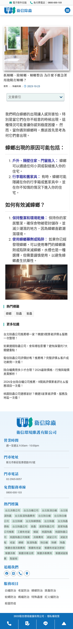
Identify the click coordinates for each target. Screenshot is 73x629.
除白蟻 (44, 542)
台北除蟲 (49, 521)
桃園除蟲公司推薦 (20, 537)
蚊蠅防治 (10, 597)
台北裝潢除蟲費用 (25, 515)
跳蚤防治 (50, 590)
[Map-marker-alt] (27, 573)
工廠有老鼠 (23, 531)
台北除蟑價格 (33, 521)
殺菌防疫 (10, 603)
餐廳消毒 (10, 553)
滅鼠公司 (52, 537)
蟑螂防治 (37, 590)
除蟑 (53, 542)
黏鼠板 (13, 558)
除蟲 (19, 313)
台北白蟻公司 (31, 510)
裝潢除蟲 (32, 542)
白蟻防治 (10, 590)
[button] (67, 10)
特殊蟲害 (37, 597)
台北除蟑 (17, 521)
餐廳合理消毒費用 (15, 548)
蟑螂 (9, 313)
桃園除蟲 (47, 531)
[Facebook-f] (7, 573)
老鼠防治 (23, 590)
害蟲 (29, 313)
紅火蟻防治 (52, 597)
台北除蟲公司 (19, 526)
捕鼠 (35, 531)
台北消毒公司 (12, 510)
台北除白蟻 (44, 515)
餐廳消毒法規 (26, 553)
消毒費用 (38, 537)
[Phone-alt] (20, 573)
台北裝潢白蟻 (49, 510)
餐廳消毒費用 (44, 553)
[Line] (13, 573)
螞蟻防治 (23, 597)
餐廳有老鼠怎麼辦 (54, 548)
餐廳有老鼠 (35, 548)
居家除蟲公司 (46, 526)
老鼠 (12, 542)
